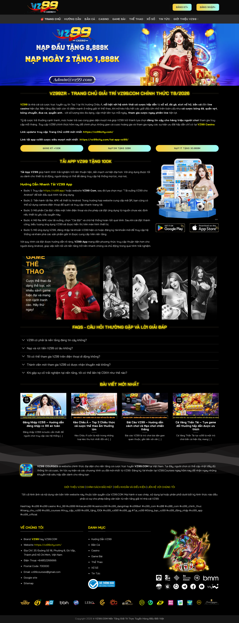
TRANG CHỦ (53, 19)
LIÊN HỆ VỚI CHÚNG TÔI (161, 487)
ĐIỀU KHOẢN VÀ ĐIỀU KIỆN (130, 487)
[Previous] (19, 421)
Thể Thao (97, 562)
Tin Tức (95, 573)
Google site (30, 577)
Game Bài (96, 556)
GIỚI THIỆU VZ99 (184, 19)
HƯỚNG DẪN (72, 19)
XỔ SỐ (151, 19)
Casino (95, 550)
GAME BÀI (119, 19)
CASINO (104, 19)
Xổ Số (94, 567)
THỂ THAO (136, 19)
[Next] (219, 421)
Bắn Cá (95, 544)
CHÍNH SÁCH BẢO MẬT (99, 487)
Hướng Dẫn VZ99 (101, 539)
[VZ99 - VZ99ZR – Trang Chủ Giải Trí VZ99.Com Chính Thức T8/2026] (42, 7)
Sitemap (28, 583)
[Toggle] (23, 340)
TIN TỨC (164, 19)
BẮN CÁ (90, 19)
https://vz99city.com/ (47, 544)
